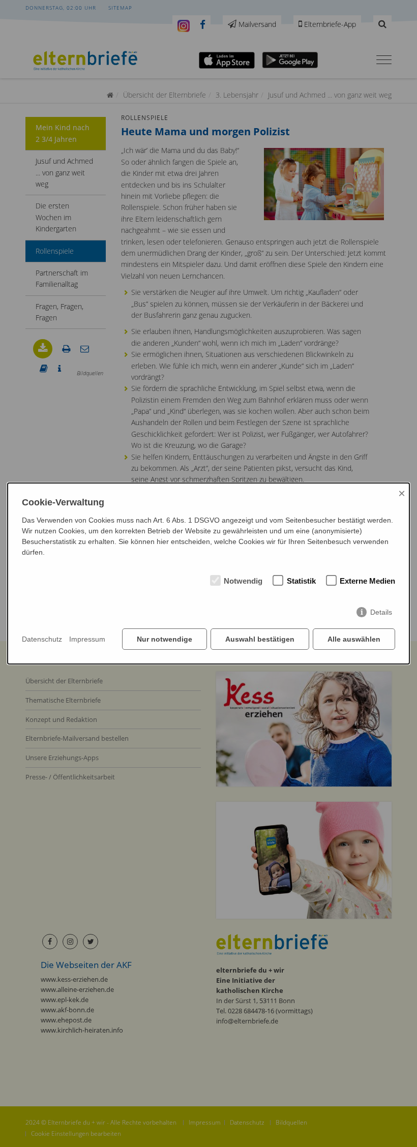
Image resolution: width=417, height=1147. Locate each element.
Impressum (87, 639)
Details (381, 612)
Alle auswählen (353, 639)
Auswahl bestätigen (259, 639)
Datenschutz (42, 639)
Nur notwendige (164, 639)
